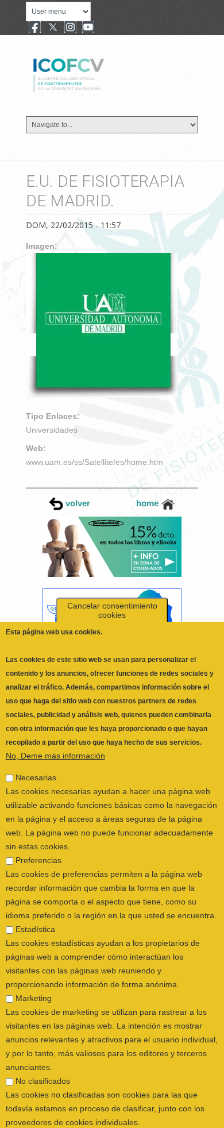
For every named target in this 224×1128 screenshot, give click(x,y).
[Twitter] (53, 28)
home (148, 503)
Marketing (34, 972)
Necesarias (36, 751)
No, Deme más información (55, 729)
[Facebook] (35, 28)
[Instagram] (70, 28)
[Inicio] (107, 73)
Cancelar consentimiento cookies (112, 584)
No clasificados (43, 1055)
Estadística (35, 903)
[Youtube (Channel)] (88, 28)
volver (76, 503)
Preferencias (38, 834)
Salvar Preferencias (48, 1118)
